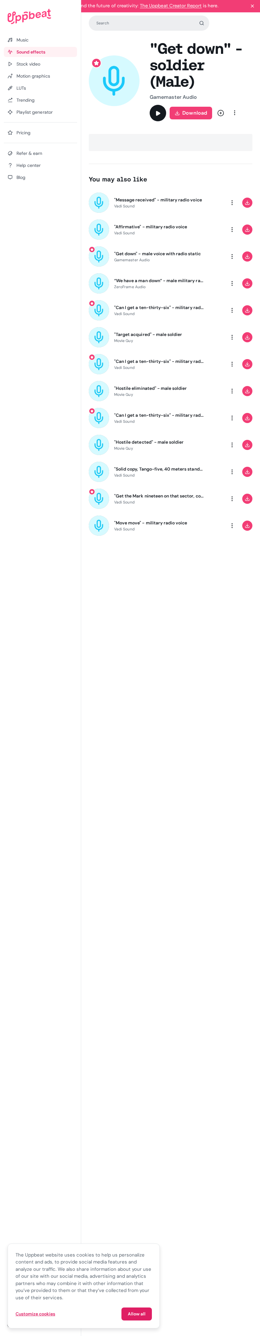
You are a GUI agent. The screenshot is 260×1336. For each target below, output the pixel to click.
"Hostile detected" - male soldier (149, 442)
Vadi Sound (124, 206)
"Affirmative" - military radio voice (150, 227)
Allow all (137, 1314)
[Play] (158, 113)
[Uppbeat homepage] (40, 16)
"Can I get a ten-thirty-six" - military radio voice (159, 307)
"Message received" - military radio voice (158, 200)
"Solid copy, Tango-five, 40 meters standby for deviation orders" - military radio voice (159, 469)
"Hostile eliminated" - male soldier (150, 388)
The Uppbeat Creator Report (171, 6)
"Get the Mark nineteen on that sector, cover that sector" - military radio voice (159, 496)
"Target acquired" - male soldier (148, 334)
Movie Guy (123, 340)
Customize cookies (35, 1314)
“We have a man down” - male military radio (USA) (159, 280)
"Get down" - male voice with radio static (157, 253)
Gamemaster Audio (173, 97)
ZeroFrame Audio (130, 286)
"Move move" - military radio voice (150, 523)
